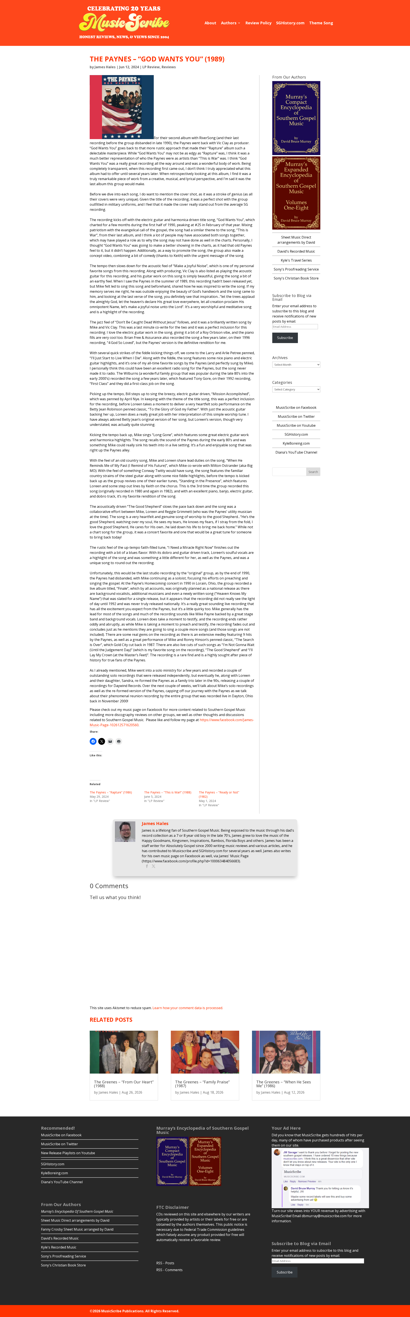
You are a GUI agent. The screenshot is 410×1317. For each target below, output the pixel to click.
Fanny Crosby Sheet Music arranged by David (77, 1229)
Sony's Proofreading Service (296, 269)
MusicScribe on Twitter (296, 416)
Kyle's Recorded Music (58, 1247)
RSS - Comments (169, 1270)
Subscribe (285, 337)
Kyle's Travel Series (296, 260)
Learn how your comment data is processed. (187, 1008)
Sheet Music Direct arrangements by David (75, 1220)
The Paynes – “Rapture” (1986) (111, 792)
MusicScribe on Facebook (296, 407)
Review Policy (258, 22)
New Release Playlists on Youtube (68, 1153)
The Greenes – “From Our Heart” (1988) (124, 1083)
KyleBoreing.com (296, 443)
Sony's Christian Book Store (296, 278)
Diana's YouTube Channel (296, 452)
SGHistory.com (290, 22)
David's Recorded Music (296, 251)
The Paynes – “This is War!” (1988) (167, 792)
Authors (228, 22)
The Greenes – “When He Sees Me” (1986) (283, 1083)
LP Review (151, 67)
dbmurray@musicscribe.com (324, 1216)
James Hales (105, 67)
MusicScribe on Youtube (296, 425)
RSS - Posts (165, 1263)
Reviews (169, 67)
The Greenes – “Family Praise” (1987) (202, 1083)
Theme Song (321, 22)
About (210, 22)
